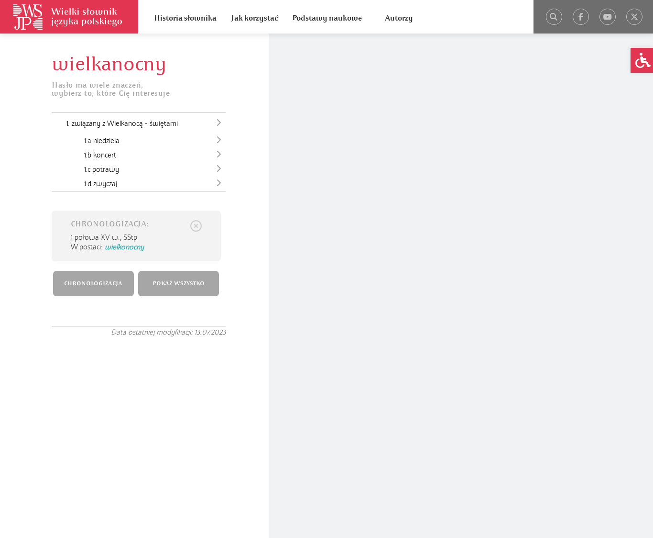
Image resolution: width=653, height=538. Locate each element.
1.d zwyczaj (100, 183)
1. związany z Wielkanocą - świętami (122, 123)
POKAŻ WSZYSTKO (178, 283)
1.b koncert (100, 155)
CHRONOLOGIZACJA (93, 283)
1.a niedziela (102, 140)
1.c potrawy (101, 169)
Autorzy (399, 18)
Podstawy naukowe (327, 18)
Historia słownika (185, 18)
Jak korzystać (254, 18)
